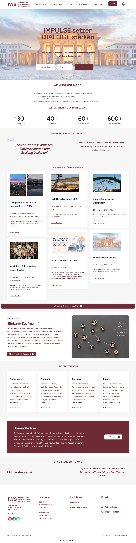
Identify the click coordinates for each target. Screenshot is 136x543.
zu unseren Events (45, 67)
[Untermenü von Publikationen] (102, 4)
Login (113, 4)
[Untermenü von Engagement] (86, 4)
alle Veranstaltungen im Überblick (66, 306)
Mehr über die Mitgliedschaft (20, 354)
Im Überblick (112, 437)
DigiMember (73, 540)
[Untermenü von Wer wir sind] (45, 4)
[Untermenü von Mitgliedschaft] (61, 4)
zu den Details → (15, 232)
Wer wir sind (65, 67)
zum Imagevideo (84, 67)
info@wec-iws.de (110, 507)
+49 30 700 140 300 (111, 512)
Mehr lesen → (14, 408)
